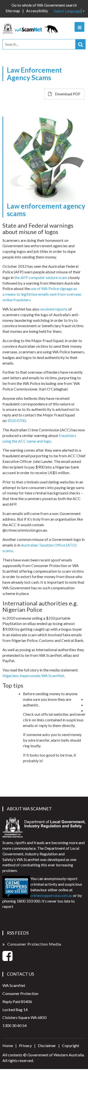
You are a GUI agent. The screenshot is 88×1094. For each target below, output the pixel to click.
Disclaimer (47, 1045)
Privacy (25, 1045)
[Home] (31, 27)
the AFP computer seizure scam (40, 277)
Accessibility (37, 10)
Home (7, 1045)
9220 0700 (16, 420)
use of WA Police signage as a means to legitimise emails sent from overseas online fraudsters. (41, 294)
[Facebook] (7, 958)
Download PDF (67, 93)
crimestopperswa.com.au (51, 895)
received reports (53, 309)
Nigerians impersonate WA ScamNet (33, 675)
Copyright (70, 1045)
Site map (13, 10)
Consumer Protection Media (34, 944)
